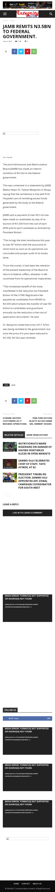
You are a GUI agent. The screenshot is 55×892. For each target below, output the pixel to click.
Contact (26, 884)
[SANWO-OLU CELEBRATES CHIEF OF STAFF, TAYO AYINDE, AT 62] (10, 464)
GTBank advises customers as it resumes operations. (15, 421)
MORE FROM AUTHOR (37, 435)
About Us (37, 884)
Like (48, 718)
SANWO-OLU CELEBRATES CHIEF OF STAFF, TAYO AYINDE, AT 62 (34, 464)
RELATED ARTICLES (14, 435)
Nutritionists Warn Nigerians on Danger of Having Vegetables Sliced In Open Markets (35, 448)
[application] (27, 608)
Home (5, 20)
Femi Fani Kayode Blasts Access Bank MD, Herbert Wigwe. (40, 421)
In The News (8, 467)
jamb (13, 385)
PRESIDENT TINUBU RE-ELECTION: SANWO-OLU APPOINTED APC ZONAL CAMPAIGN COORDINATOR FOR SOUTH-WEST (34, 481)
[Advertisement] (27, 111)
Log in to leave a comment (27, 513)
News (12, 20)
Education (8, 450)
